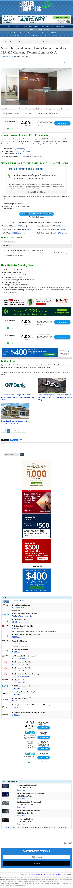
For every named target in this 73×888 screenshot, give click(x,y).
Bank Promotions (11, 444)
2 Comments (68, 62)
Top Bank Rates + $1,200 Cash (22, 616)
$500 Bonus (16, 643)
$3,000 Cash (16, 622)
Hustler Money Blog (36, 6)
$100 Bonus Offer (18, 670)
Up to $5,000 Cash (18, 607)
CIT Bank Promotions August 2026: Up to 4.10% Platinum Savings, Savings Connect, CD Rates (18, 397)
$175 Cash (16, 701)
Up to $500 (23, 156)
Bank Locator (19, 149)
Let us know (26, 151)
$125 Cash (16, 694)
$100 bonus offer (19, 233)
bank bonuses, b (28, 144)
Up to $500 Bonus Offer (20, 664)
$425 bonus (61, 229)
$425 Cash (16, 688)
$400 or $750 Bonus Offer (21, 676)
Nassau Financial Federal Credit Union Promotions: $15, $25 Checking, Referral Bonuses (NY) (34, 50)
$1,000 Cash (16, 707)
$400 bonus (22, 226)
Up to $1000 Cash (18, 658)
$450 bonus (62, 233)
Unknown (18, 154)
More (20, 440)
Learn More (21, 790)
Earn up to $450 (17, 628)
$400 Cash (16, 652)
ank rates (37, 144)
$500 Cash (16, 637)
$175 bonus (59, 226)
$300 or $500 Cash (18, 682)
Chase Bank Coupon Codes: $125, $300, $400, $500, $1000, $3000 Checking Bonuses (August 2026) (55, 397)
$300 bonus (27, 229)
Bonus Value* (10, 827)
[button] (36, 242)
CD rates (47, 144)
